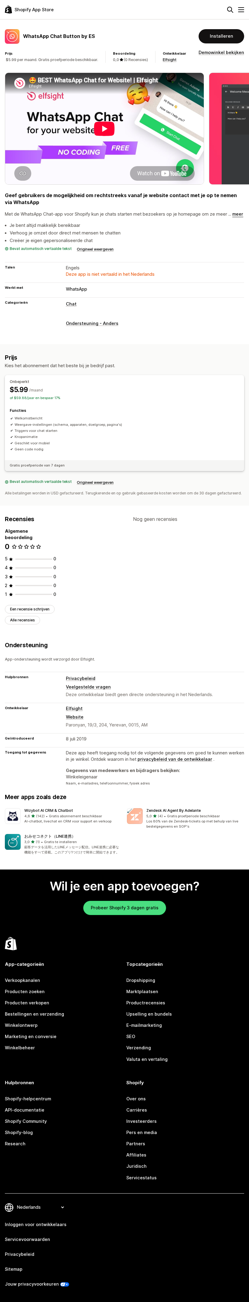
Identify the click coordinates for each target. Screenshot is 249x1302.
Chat (71, 304)
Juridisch (136, 1166)
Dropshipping (140, 980)
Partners (135, 1144)
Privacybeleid (80, 678)
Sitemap (13, 1269)
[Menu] (241, 10)
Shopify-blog (19, 1132)
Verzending (138, 1048)
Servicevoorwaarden (27, 1239)
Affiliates (136, 1155)
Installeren (221, 36)
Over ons (136, 1099)
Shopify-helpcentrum (28, 1099)
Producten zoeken (25, 991)
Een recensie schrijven (29, 609)
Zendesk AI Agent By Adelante (173, 810)
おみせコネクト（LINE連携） (50, 836)
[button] (63, 816)
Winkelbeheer (20, 1048)
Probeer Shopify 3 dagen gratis (125, 908)
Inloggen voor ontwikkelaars (36, 1224)
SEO (130, 1036)
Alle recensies (22, 620)
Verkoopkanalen (22, 980)
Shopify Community (26, 1121)
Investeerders (141, 1121)
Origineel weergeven (95, 249)
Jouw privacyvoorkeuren (32, 1284)
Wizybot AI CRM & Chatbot (48, 810)
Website (75, 717)
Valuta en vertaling (147, 1059)
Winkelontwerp (21, 1025)
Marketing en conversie (30, 1036)
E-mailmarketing (144, 1025)
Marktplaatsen (142, 991)
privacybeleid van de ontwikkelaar (175, 759)
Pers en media (141, 1132)
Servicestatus (141, 1178)
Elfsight (169, 59)
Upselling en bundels (149, 1014)
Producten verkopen (27, 1003)
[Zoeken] (230, 10)
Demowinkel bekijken (221, 52)
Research (15, 1144)
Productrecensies (145, 1003)
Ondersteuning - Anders (92, 323)
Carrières (136, 1110)
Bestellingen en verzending (34, 1014)
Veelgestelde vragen (88, 687)
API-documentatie (24, 1110)
